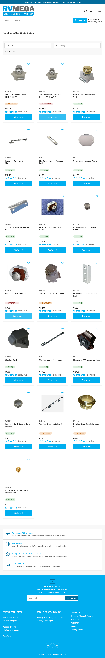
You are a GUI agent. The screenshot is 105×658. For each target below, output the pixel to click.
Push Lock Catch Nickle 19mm (17, 293)
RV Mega (48, 655)
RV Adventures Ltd (59, 655)
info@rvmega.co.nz (11, 630)
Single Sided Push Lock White (85, 161)
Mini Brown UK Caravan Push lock (86, 360)
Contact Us (75, 612)
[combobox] (45, 20)
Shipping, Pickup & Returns (82, 616)
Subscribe (71, 598)
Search (82, 20)
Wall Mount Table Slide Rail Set (51, 424)
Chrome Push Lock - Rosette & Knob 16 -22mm (17, 95)
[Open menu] (99, 11)
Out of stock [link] (52, 117)
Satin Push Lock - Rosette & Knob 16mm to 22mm (50, 95)
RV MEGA (8, 91)
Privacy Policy (77, 629)
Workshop (75, 626)
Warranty (75, 623)
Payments (75, 619)
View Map (6, 636)
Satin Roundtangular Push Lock (51, 293)
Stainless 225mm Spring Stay (50, 360)
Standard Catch (11, 360)
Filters (12, 45)
